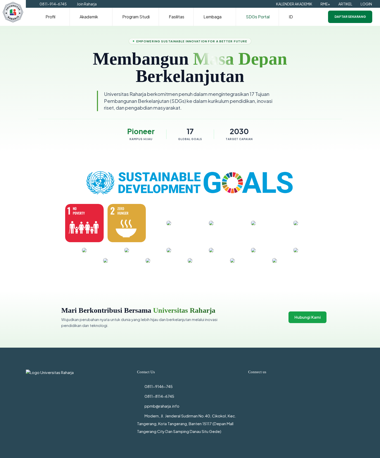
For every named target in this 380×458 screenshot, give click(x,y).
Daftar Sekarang (350, 17)
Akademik (89, 16)
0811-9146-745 (159, 386)
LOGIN (366, 4)
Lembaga (212, 16)
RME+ (325, 4)
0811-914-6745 (53, 4)
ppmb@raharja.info (162, 405)
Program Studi (136, 16)
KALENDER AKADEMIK (294, 4)
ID (291, 16)
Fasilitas (176, 16)
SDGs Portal (258, 16)
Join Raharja (87, 4)
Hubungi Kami (307, 317)
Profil (50, 16)
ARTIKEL (345, 4)
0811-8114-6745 (159, 396)
